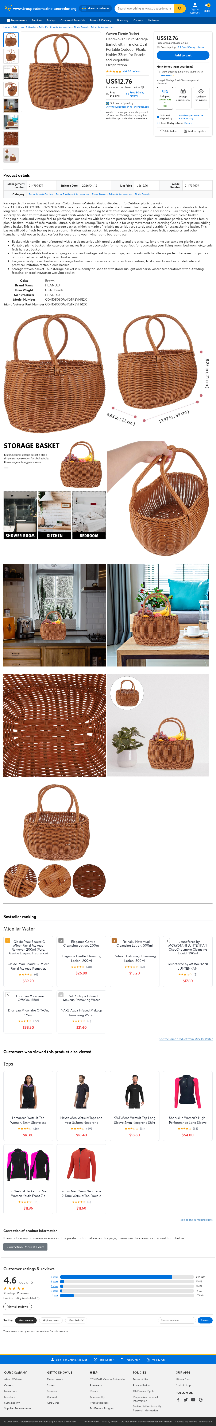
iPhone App (182, 1379)
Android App (183, 1385)
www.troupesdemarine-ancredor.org (127, 106)
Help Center (106, 1360)
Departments (19, 20)
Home (6, 27)
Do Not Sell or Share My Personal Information (147, 1408)
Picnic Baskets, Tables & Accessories (93, 27)
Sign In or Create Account (71, 1360)
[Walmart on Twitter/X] (185, 1400)
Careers (138, 20)
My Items (153, 20)
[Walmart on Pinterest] (200, 1400)
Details (188, 123)
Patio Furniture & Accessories (55, 27)
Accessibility (97, 1397)
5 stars (54, 1276)
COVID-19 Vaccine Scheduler (107, 1379)
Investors (9, 1397)
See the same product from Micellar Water (186, 1039)
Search (205, 1320)
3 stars (54, 1286)
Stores (51, 1385)
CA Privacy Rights (143, 1391)
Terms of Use (140, 1379)
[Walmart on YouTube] (193, 1400)
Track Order (132, 1360)
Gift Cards (53, 1402)
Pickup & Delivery (100, 20)
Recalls (94, 1391)
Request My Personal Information (145, 1399)
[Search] (180, 8)
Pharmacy (122, 20)
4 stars (54, 1281)
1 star (55, 1295)
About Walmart (13, 1379)
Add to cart (183, 55)
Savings (51, 20)
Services (37, 20)
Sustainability (12, 1402)
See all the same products (197, 1220)
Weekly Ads (158, 1360)
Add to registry (197, 131)
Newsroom (10, 1391)
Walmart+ (53, 1397)
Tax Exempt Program (102, 1408)
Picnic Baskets (142, 194)
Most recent (26, 1320)
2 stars (54, 1290)
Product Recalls (99, 1402)
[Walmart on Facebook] (178, 1400)
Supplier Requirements (17, 1408)
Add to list (171, 131)
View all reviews (17, 1306)
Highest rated (51, 1320)
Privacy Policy (141, 1385)
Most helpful (76, 1320)
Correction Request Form (25, 1246)
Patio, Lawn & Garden (24, 27)
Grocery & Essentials (73, 20)
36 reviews (134, 71)
